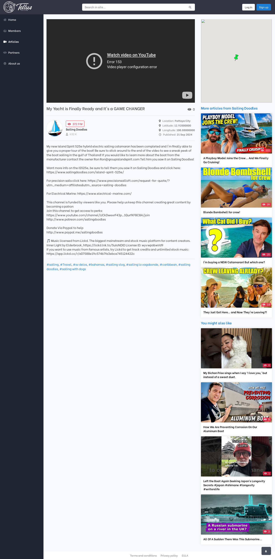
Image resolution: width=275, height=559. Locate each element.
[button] (236, 57)
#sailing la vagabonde (142, 264)
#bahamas (96, 264)
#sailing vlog (115, 264)
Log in (248, 7)
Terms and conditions (143, 555)
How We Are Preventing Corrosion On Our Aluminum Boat (230, 429)
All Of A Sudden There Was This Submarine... (232, 539)
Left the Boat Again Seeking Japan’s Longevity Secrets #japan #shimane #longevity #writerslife (234, 485)
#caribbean (168, 264)
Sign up (263, 7)
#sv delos (80, 264)
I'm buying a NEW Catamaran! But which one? (234, 262)
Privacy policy (169, 555)
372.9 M (77, 124)
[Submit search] (190, 7)
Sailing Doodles (76, 129)
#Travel (65, 264)
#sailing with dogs (72, 268)
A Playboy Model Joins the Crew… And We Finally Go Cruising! (236, 160)
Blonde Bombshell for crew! (221, 212)
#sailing (53, 264)
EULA (185, 555)
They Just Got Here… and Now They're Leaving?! (235, 312)
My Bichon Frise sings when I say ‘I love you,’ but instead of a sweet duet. (235, 375)
